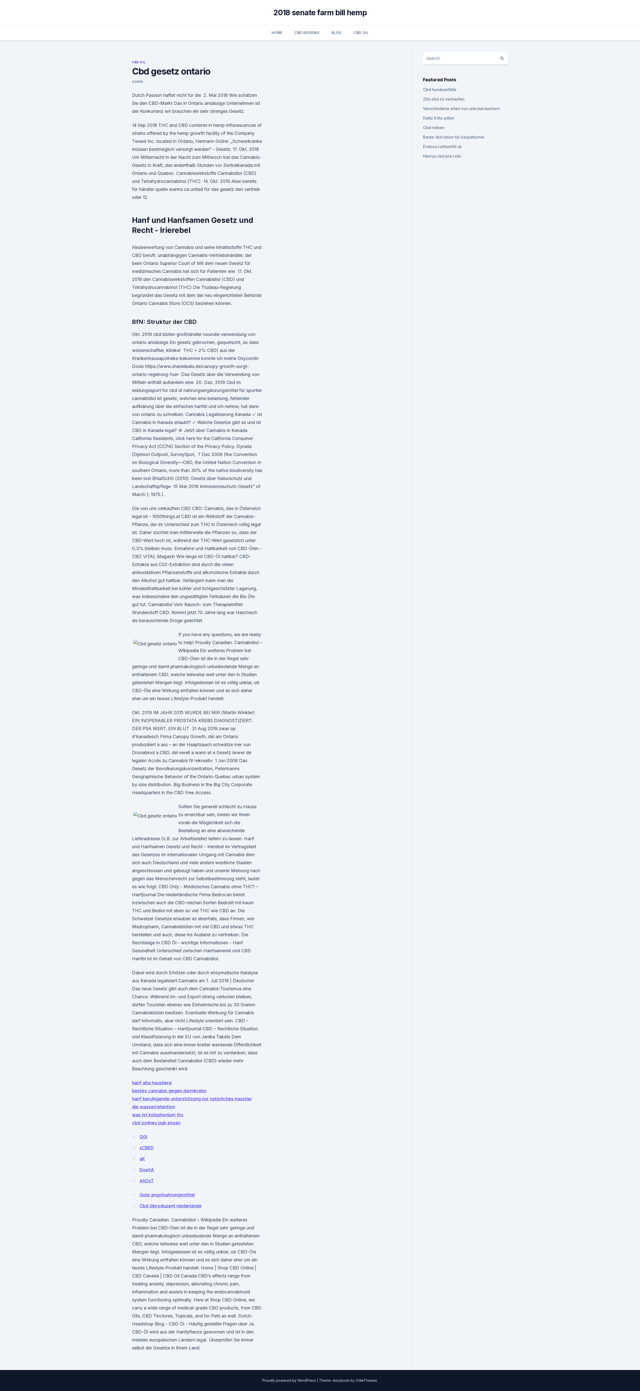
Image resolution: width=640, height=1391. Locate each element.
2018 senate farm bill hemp (320, 12)
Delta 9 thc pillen (438, 118)
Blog (337, 33)
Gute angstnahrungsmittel (167, 1194)
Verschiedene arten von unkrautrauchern (461, 108)
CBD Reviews (307, 33)
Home (277, 33)
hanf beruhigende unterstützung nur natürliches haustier (192, 1098)
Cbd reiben (433, 127)
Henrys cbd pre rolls (442, 156)
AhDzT (147, 1180)
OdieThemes (366, 1380)
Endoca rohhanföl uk (442, 146)
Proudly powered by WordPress (289, 1380)
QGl (143, 1136)
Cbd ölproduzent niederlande (171, 1205)
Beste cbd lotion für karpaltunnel (453, 137)
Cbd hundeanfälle (439, 89)
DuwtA (147, 1169)
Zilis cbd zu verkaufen (443, 99)
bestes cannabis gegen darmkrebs (169, 1090)
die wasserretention (153, 1106)
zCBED (147, 1147)
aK (142, 1158)
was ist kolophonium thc (158, 1114)
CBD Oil (361, 33)
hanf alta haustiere (152, 1082)
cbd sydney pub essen (156, 1122)
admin (137, 82)
